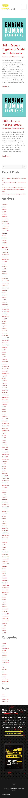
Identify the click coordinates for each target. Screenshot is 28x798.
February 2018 (5, 447)
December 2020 (5, 366)
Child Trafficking (5, 648)
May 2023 (4, 297)
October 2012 (5, 590)
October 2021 (5, 342)
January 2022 (5, 335)
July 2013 (4, 568)
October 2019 (5, 399)
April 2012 (4, 604)
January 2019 (5, 421)
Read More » (6, 86)
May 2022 (4, 326)
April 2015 (4, 523)
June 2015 (4, 518)
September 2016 (5, 485)
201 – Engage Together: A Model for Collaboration (13, 49)
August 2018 (4, 433)
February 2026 (5, 219)
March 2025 (4, 245)
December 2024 (5, 252)
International (4, 657)
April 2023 (4, 299)
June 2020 (4, 380)
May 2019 (4, 411)
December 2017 (5, 452)
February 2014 (5, 552)
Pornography (4, 674)
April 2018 (4, 442)
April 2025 (4, 242)
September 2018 (5, 430)
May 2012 (4, 602)
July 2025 (4, 235)
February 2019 (5, 418)
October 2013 (5, 561)
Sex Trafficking (5, 679)
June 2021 (4, 352)
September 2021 (5, 345)
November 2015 (5, 506)
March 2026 (4, 216)
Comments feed (5, 699)
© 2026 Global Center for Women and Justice (14, 789)
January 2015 (5, 530)
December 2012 (5, 585)
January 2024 (5, 278)
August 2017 (4, 461)
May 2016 (4, 492)
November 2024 (5, 254)
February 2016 (5, 499)
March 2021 (4, 359)
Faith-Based (4, 653)
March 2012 (4, 606)
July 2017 (4, 464)
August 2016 (4, 487)
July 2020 (4, 378)
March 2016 (4, 497)
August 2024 (4, 261)
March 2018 (4, 445)
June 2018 (4, 437)
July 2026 (4, 207)
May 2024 (4, 268)
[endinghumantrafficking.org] (5, 7)
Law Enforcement (5, 662)
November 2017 (5, 454)
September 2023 (5, 288)
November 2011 (5, 616)
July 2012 (4, 597)
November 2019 (5, 397)
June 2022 (4, 323)
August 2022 (4, 318)
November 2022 (5, 311)
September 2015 (5, 511)
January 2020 (5, 392)
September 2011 (5, 621)
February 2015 (5, 528)
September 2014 (5, 540)
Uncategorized (7, 57)
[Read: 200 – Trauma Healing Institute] (14, 105)
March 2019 (4, 416)
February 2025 (5, 247)
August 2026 (4, 204)
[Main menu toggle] (23, 7)
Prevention (4, 676)
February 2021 (5, 361)
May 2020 (4, 383)
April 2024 (4, 271)
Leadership (4, 664)
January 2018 (5, 449)
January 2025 (5, 249)
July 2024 (4, 264)
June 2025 (4, 238)
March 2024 (4, 273)
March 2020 (4, 387)
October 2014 (5, 537)
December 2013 (5, 556)
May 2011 (4, 630)
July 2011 (4, 625)
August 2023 (4, 290)
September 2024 (5, 259)
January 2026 (5, 221)
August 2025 (4, 233)
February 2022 (5, 333)
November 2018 (5, 426)
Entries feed (4, 696)
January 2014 (5, 554)
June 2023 (4, 295)
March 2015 (4, 525)
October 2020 (5, 371)
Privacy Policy (7, 794)
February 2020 (5, 390)
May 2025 (4, 240)
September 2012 (5, 592)
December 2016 (5, 478)
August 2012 (4, 594)
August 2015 (4, 514)
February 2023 (5, 304)
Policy (3, 672)
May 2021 (4, 354)
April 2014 (4, 549)
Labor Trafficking (5, 660)
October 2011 (5, 618)
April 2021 (4, 357)
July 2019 (4, 407)
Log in (3, 694)
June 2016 (4, 490)
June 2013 (4, 571)
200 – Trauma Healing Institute (12, 123)
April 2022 (4, 328)
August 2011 (4, 623)
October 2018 (5, 428)
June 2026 (4, 209)
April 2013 (4, 575)
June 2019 (4, 409)
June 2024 (4, 266)
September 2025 (5, 230)
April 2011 (4, 632)
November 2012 (5, 587)
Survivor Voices (5, 681)
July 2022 (4, 321)
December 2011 (5, 613)
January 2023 (5, 307)
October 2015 (5, 509)
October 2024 (5, 257)
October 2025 (5, 228)
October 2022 (5, 314)
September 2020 (5, 373)
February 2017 (5, 473)
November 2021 (5, 340)
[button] (14, 784)
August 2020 (5, 376)
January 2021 (5, 364)
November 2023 (5, 283)
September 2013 (5, 563)
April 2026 (4, 214)
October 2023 (5, 285)
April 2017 (4, 471)
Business (3, 645)
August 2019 (4, 404)
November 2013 (5, 559)
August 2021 (4, 347)
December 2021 (5, 337)
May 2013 (4, 573)
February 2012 (5, 609)
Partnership (4, 669)
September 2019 (5, 402)
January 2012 (5, 611)
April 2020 (4, 385)
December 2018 (5, 423)
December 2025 (5, 223)
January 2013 (5, 582)
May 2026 (4, 211)
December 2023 (5, 280)
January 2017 (5, 475)
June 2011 (4, 628)
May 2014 (4, 547)
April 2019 (4, 414)
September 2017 (5, 459)
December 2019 (5, 395)
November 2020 (5, 368)
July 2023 (4, 292)
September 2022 (5, 316)
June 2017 (4, 466)
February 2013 (5, 580)
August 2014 (4, 542)
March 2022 (4, 330)
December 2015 (5, 504)
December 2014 (5, 533)
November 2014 (5, 535)
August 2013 (4, 566)
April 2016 (4, 495)
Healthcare (4, 655)
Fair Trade (4, 650)
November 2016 (5, 480)
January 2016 (5, 502)
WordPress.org (5, 701)
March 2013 (4, 578)
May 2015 (4, 521)
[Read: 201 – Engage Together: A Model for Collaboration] (14, 29)
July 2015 (4, 516)
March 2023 (4, 302)
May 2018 (4, 440)
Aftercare (4, 643)
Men (3, 667)
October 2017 (5, 456)
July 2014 (4, 544)
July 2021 (4, 349)
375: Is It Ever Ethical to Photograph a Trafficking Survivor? (14, 187)
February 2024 (5, 276)
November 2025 (5, 226)
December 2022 (5, 309)
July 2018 (4, 435)
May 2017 (4, 468)
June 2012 (4, 599)
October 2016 (5, 483)
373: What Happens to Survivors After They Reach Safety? (14, 194)
